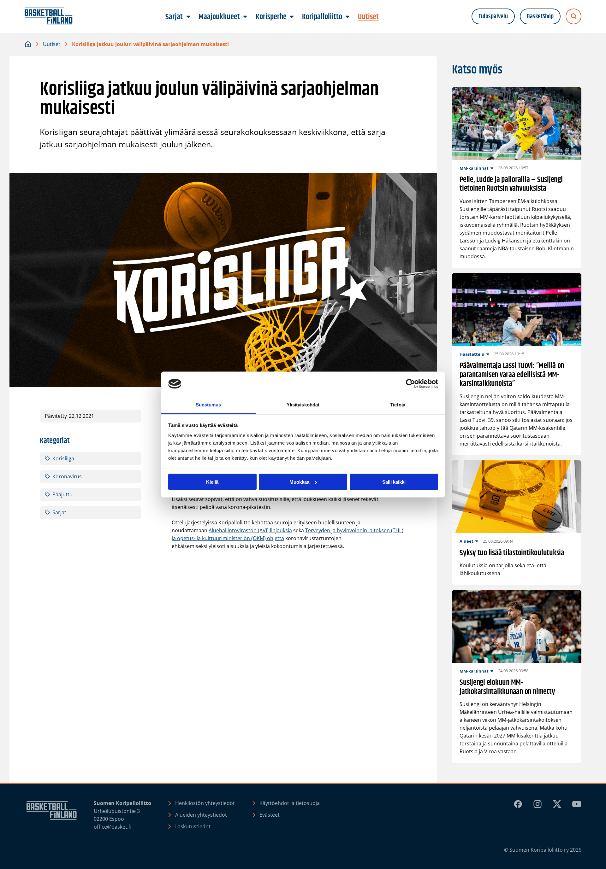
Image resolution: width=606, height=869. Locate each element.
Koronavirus (67, 476)
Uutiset (51, 44)
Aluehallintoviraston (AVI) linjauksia (250, 530)
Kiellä (212, 482)
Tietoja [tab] (397, 404)
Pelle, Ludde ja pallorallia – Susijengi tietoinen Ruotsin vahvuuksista (511, 184)
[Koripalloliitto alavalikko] (347, 17)
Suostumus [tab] (208, 404)
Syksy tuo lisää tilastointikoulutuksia (512, 553)
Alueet (466, 541)
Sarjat (59, 512)
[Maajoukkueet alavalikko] (245, 17)
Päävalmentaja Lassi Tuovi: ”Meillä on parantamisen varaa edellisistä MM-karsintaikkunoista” (512, 374)
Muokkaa (299, 482)
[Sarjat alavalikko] (188, 17)
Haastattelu (472, 354)
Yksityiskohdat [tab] (303, 404)
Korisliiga (63, 458)
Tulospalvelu (493, 16)
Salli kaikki (394, 482)
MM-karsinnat (474, 168)
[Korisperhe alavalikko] (291, 17)
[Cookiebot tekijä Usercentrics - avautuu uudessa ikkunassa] (410, 383)
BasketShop (540, 16)
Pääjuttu (62, 494)
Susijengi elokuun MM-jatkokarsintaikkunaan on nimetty (507, 687)
